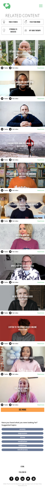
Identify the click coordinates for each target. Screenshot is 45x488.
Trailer (6, 68)
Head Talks (7, 6)
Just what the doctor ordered (22, 175)
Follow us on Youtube (34, 479)
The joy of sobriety (22, 389)
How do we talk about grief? (22, 358)
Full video (15, 68)
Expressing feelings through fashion (22, 205)
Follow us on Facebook (11, 479)
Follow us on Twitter (28, 479)
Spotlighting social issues (22, 267)
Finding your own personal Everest (22, 144)
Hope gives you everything (22, 83)
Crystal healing (23, 236)
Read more (40, 68)
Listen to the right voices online (22, 328)
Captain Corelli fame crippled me (22, 52)
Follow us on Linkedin (22, 479)
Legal (22, 466)
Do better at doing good (22, 297)
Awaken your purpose (23, 113)
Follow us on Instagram (17, 479)
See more (22, 409)
